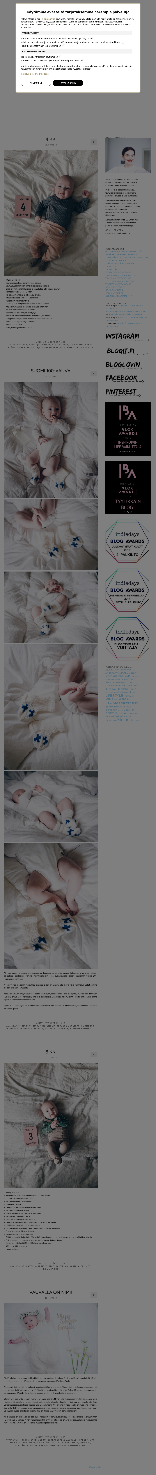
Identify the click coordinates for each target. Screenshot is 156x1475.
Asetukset (36, 82)
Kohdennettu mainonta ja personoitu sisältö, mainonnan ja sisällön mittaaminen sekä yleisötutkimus (70, 42)
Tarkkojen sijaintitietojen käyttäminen (39, 56)
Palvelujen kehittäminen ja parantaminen (41, 45)
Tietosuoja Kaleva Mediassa (35, 73)
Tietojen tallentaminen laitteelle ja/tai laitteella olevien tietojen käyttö (55, 38)
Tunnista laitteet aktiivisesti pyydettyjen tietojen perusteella (50, 60)
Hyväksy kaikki (68, 82)
